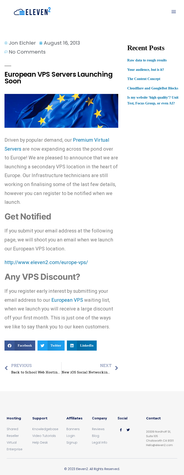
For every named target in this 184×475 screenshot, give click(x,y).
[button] (173, 11)
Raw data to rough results (147, 60)
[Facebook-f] (121, 430)
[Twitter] (128, 430)
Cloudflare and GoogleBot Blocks (152, 88)
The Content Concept (143, 79)
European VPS (67, 300)
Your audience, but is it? (145, 70)
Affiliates (74, 418)
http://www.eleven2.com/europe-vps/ (46, 262)
